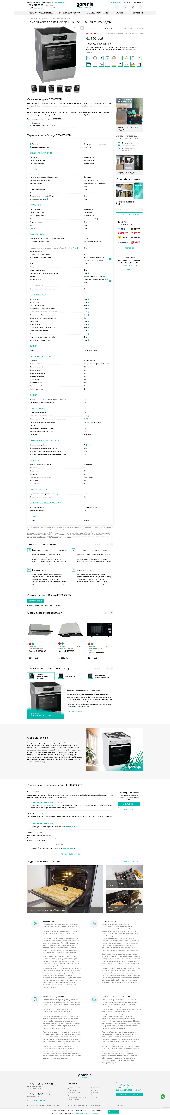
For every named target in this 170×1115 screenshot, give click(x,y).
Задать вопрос (129, 804)
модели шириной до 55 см (50, 805)
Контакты (94, 1097)
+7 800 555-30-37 (35, 8)
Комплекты (120, 13)
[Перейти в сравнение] (125, 7)
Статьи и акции (116, 2)
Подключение (72, 1090)
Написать (129, 270)
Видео (93, 1095)
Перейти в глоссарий (74, 711)
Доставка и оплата (74, 1088)
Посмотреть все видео (132, 862)
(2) (81, 646)
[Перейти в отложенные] (117, 7)
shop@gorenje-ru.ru (125, 1085)
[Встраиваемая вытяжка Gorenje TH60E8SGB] (40, 629)
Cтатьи (93, 1090)
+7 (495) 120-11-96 (129, 263)
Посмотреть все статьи (129, 214)
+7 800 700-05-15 (59, 2)
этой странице (70, 827)
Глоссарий (94, 1092)
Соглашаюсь (113, 1112)
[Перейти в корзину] (133, 7)
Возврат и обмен (73, 1099)
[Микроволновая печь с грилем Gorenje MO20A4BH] (99, 629)
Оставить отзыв (35, 601)
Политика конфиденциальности (77, 1105)
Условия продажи (73, 1092)
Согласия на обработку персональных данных (85, 1113)
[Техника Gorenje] (85, 5)
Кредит (70, 1095)
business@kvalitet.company (128, 1090)
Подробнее (129, 248)
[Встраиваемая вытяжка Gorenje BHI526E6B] (70, 629)
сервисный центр (68, 848)
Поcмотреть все (129, 809)
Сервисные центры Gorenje (76, 1097)
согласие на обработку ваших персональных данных (66, 1112)
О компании (95, 1088)
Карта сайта (119, 1105)
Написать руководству (129, 1094)
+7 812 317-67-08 (35, 5)
